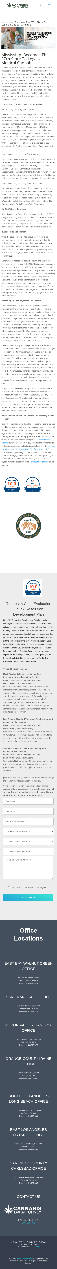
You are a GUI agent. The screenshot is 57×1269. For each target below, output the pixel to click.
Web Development (31, 1261)
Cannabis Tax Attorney (24, 1259)
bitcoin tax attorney (39, 461)
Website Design (16, 1261)
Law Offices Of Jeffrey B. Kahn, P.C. (34, 449)
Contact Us (28, 1222)
